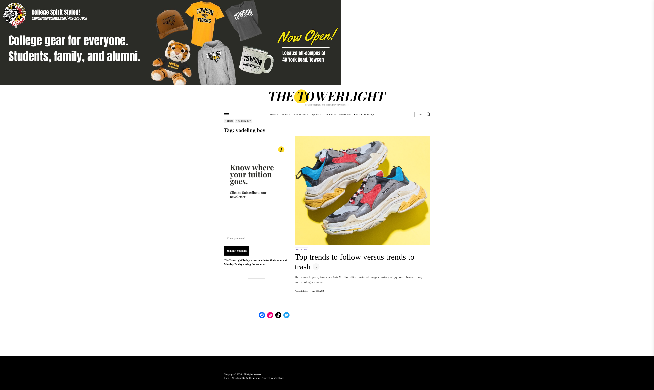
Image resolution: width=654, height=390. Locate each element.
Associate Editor (301, 291)
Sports (315, 114)
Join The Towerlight (364, 114)
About (272, 114)
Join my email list (237, 250)
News (285, 114)
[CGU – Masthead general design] (170, 2)
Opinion (329, 114)
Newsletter (345, 114)
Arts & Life (300, 114)
